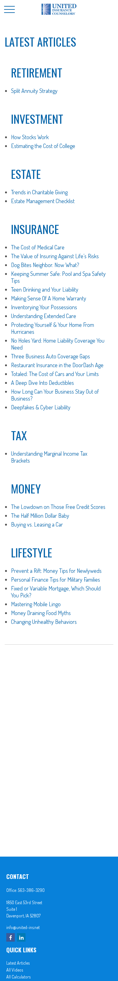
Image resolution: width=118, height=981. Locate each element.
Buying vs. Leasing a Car (37, 524)
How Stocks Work (30, 137)
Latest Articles (18, 963)
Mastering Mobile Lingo (36, 604)
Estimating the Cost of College (43, 145)
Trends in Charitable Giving (39, 192)
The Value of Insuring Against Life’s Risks (55, 256)
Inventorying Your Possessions (44, 307)
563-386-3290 (31, 890)
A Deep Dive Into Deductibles (42, 382)
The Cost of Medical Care (38, 247)
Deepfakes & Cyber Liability (40, 407)
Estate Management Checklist (43, 200)
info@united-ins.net (23, 927)
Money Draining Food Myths (41, 612)
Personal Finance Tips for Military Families (55, 579)
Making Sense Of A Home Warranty (48, 298)
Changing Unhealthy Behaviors (44, 621)
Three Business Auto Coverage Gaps (50, 356)
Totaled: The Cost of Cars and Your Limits (55, 373)
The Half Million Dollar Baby (40, 515)
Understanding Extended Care (43, 315)
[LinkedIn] (21, 937)
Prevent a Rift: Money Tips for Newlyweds (56, 570)
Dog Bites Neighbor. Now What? (45, 264)
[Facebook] (10, 937)
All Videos (14, 969)
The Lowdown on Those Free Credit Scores (58, 506)
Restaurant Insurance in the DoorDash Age (57, 365)
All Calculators (18, 976)
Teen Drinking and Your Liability (44, 289)
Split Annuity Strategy (34, 90)
